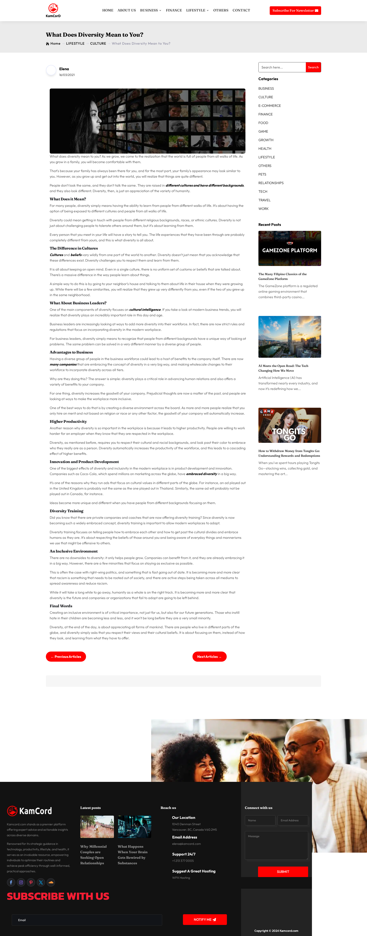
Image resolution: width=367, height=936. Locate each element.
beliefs (76, 255)
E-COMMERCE (269, 105)
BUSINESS (149, 10)
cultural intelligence (145, 309)
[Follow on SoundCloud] (51, 882)
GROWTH (266, 140)
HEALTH (264, 148)
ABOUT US (127, 10)
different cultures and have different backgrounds (205, 185)
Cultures (56, 255)
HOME (107, 10)
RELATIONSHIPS (271, 183)
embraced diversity (201, 474)
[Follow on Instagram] (21, 882)
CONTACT (241, 10)
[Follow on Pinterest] (31, 882)
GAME (263, 131)
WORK (263, 208)
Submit (283, 871)
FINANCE (174, 10)
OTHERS (220, 10)
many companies (63, 364)
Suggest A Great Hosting (194, 871)
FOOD (263, 123)
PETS (262, 174)
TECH (262, 191)
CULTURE (265, 97)
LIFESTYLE (195, 10)
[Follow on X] (41, 882)
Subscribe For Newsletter (293, 10)
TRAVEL (264, 200)
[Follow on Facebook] (11, 882)
